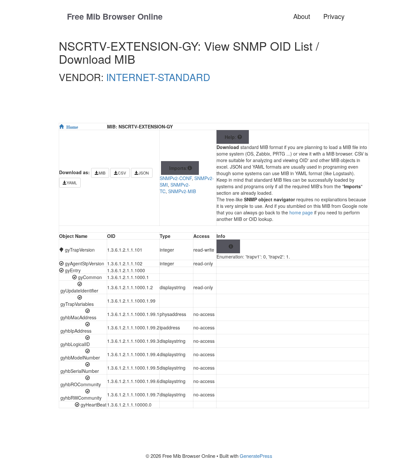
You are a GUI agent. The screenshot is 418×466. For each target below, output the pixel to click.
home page (301, 212)
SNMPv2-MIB (182, 191)
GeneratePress (256, 455)
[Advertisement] (217, 107)
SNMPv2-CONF (176, 178)
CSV (122, 172)
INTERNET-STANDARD (158, 77)
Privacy (334, 16)
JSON (143, 172)
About (301, 16)
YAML (72, 182)
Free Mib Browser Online (115, 16)
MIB (102, 172)
